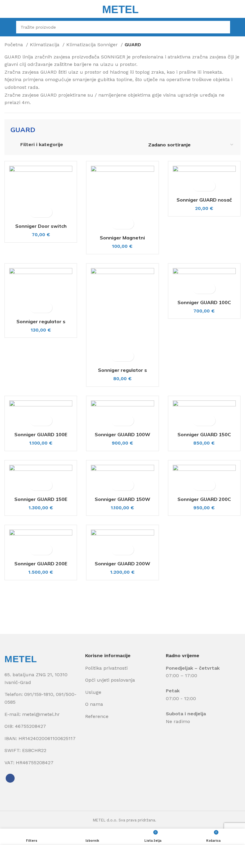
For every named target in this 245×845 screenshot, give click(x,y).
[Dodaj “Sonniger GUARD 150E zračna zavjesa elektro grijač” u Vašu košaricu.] (35, 485)
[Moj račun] (238, 27)
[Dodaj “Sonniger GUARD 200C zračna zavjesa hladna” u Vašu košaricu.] (199, 485)
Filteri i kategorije (41, 144)
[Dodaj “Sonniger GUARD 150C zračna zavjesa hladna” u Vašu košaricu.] (199, 420)
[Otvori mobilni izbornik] (7, 27)
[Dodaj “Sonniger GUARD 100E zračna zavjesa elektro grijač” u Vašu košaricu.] (35, 420)
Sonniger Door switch (41, 226)
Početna (14, 44)
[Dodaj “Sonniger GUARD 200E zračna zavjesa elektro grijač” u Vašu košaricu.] (35, 549)
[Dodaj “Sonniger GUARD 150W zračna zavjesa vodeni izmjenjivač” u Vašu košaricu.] (117, 485)
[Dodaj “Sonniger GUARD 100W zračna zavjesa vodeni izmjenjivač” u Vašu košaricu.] (117, 420)
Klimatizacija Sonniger (92, 44)
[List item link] (41, 698)
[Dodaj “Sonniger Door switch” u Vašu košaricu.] (35, 212)
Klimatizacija (45, 44)
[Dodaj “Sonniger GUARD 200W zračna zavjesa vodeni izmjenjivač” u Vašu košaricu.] (117, 549)
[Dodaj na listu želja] (46, 212)
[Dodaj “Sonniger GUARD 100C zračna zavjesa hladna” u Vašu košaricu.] (199, 288)
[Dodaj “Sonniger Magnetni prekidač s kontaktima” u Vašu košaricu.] (117, 224)
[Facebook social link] (10, 778)
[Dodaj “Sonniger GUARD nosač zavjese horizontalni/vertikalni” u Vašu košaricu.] (199, 186)
